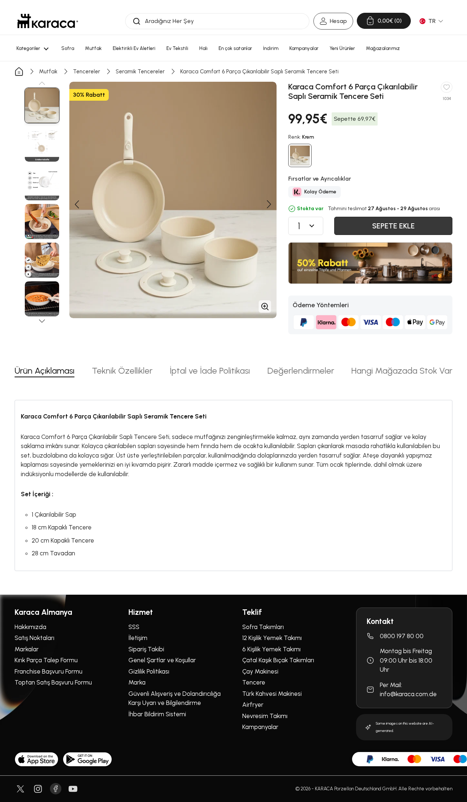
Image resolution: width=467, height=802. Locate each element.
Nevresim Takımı (264, 716)
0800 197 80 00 (402, 636)
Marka (137, 682)
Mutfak (48, 71)
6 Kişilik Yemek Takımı (271, 649)
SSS (133, 627)
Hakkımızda (30, 627)
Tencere (253, 682)
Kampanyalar (260, 726)
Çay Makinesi (260, 671)
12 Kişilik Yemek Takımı (272, 637)
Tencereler (86, 71)
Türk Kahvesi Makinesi (272, 693)
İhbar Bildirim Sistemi (157, 714)
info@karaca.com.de (408, 694)
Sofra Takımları (263, 627)
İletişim (137, 637)
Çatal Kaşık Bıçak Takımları (278, 660)
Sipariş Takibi (146, 649)
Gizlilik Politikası (148, 671)
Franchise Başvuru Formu (48, 671)
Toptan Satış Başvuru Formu (53, 682)
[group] (41, 105)
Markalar (27, 649)
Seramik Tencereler (140, 71)
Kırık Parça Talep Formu (46, 660)
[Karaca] (48, 21)
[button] (42, 83)
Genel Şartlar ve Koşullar (162, 660)
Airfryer (252, 704)
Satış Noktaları (34, 637)
